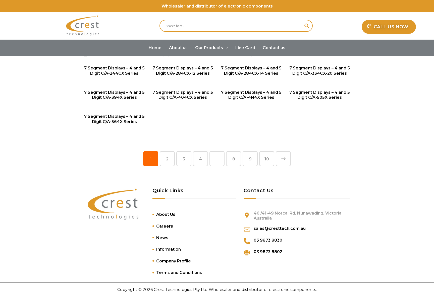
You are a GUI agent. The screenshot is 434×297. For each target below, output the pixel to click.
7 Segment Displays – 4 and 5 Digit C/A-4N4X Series (251, 95)
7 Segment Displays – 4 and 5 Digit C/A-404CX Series (182, 95)
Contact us (274, 47)
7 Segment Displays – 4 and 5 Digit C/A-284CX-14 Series (251, 71)
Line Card (245, 47)
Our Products (209, 47)
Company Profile (173, 261)
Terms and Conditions (179, 272)
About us (178, 47)
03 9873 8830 (268, 240)
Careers (164, 226)
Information (168, 249)
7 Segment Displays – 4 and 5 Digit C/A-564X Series (114, 119)
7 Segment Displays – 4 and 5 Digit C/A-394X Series (114, 95)
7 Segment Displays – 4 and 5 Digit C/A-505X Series (319, 95)
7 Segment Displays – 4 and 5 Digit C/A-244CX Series (114, 71)
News (162, 237)
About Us (165, 214)
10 (266, 159)
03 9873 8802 (268, 251)
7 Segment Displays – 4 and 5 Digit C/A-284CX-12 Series (182, 71)
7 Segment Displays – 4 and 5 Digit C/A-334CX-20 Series (319, 71)
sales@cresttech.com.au (280, 228)
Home (155, 47)
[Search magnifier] (306, 25)
